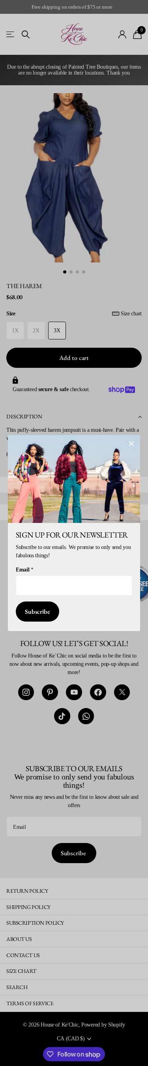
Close (131, 443)
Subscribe (37, 611)
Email (24, 570)
